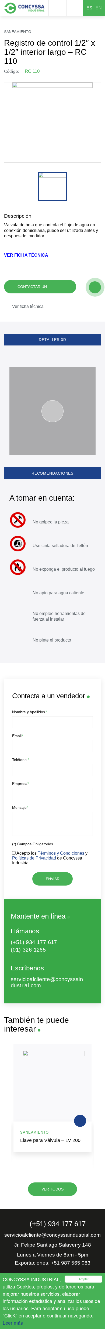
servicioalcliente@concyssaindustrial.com (47, 982)
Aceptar (83, 1279)
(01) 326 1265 (28, 950)
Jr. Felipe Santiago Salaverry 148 (52, 1245)
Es (89, 8)
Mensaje (20, 807)
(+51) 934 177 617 (34, 942)
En (99, 8)
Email (17, 736)
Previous (8, 1105)
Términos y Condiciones (61, 853)
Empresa (20, 783)
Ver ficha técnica (28, 306)
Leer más (13, 1322)
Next (97, 1105)
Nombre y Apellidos (29, 712)
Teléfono (20, 760)
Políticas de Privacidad (34, 858)
